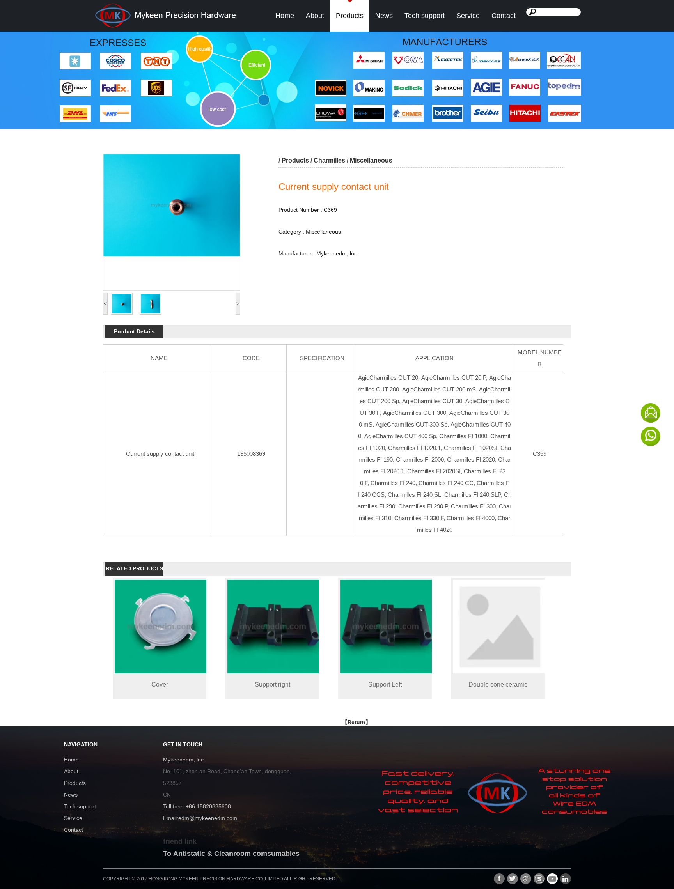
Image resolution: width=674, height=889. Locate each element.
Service (468, 15)
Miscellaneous (371, 160)
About (315, 15)
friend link (180, 841)
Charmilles (329, 160)
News (384, 15)
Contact (503, 15)
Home (284, 15)
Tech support (424, 15)
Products (350, 15)
